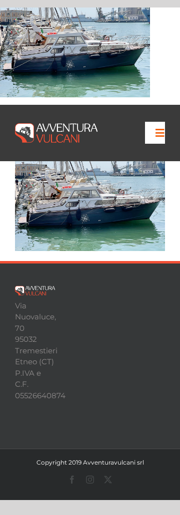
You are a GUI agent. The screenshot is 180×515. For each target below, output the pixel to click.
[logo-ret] (56, 127)
